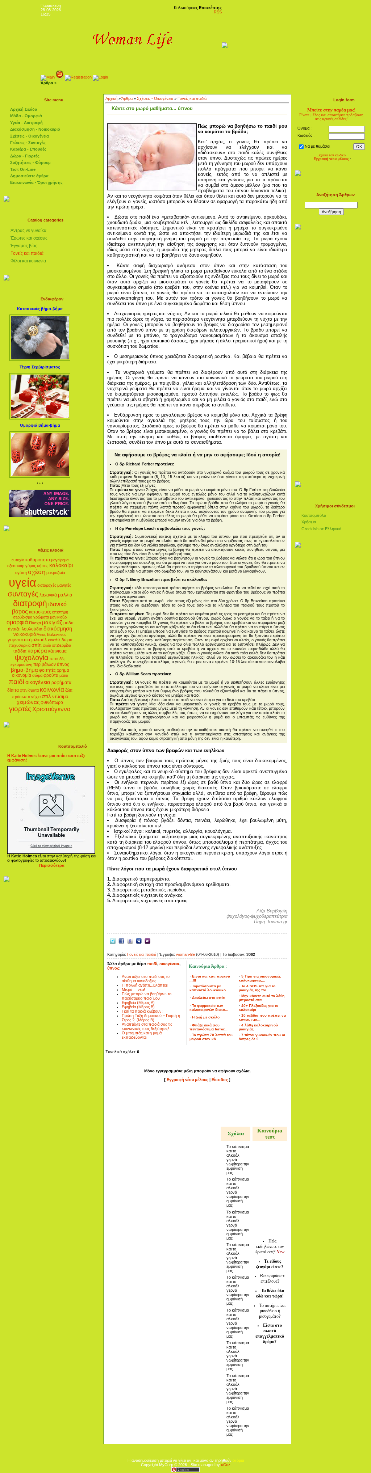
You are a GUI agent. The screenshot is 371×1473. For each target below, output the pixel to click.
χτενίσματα (29, 690)
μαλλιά (65, 595)
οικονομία (21, 675)
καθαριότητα (37, 559)
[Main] (48, 77)
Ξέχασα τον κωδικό (331, 155)
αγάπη (21, 572)
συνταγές (23, 594)
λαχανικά (48, 595)
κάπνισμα (57, 651)
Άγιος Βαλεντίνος (51, 634)
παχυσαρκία (19, 645)
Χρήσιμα (308, 522)
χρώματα (41, 617)
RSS (218, 12)
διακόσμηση (57, 629)
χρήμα (63, 670)
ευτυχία (18, 560)
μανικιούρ (58, 617)
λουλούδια (32, 629)
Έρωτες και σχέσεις (29, 238)
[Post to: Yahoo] (147, 940)
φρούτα (50, 675)
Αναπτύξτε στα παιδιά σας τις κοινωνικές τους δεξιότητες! (147, 1026)
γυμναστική (20, 639)
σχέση (36, 571)
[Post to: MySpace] (138, 940)
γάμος (30, 566)
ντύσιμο (60, 696)
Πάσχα (35, 623)
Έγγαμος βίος (24, 245)
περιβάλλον (44, 664)
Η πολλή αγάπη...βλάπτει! (145, 985)
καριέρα (37, 651)
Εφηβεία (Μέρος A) (138, 1002)
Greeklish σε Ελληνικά (321, 529)
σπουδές (57, 659)
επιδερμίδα (61, 645)
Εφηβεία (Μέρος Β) (138, 1007)
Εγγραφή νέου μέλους (187, 1079)
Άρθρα (127, 98)
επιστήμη (60, 612)
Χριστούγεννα (51, 709)
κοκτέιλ (54, 640)
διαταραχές (46, 585)
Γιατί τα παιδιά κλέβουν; (142, 1011)
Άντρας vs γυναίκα (28, 230)
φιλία (47, 645)
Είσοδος (220, 1079)
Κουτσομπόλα (313, 515)
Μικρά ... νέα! (133, 989)
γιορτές (20, 709)
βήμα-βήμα (24, 670)
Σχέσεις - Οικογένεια (155, 98)
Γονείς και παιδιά (27, 253)
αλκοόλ (40, 639)
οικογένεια (37, 682)
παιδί (16, 681)
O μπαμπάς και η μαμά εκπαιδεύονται (142, 1035)
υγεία (22, 582)
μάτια (63, 675)
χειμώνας (28, 702)
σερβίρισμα (22, 617)
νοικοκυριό (24, 634)
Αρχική (111, 98)
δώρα (67, 639)
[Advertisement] (197, 1106)
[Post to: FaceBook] (121, 940)
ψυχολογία (32, 658)
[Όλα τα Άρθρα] (60, 77)
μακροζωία (55, 572)
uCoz (225, 1465)
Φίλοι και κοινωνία (28, 260)
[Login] (100, 77)
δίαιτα (13, 690)
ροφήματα (61, 682)
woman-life (185, 954)
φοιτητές (47, 670)
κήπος (42, 566)
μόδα (68, 622)
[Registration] (78, 77)
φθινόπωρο (52, 702)
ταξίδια (19, 651)
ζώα (68, 690)
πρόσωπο (21, 697)
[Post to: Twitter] (112, 940)
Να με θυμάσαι (317, 146)
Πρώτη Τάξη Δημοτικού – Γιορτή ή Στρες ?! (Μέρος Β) (151, 1017)
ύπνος (63, 664)
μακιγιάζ (52, 622)
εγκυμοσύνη (21, 664)
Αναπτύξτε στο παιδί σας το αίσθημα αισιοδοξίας (146, 978)
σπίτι (37, 645)
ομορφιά (17, 622)
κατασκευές (40, 612)
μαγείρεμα (59, 560)
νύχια (36, 697)
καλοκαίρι (61, 565)
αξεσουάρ (15, 566)
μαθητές (64, 585)
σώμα (37, 675)
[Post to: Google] (130, 940)
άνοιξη (14, 629)
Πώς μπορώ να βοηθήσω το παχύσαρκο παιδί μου (146, 996)
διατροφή (30, 603)
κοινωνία (52, 689)
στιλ (46, 696)
